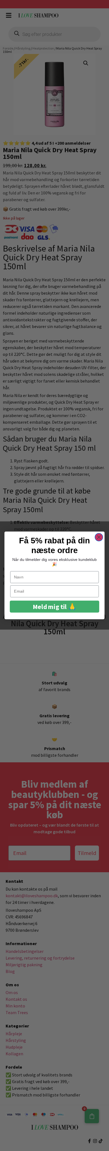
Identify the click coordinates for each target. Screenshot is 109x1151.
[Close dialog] (99, 537)
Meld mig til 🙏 (54, 607)
